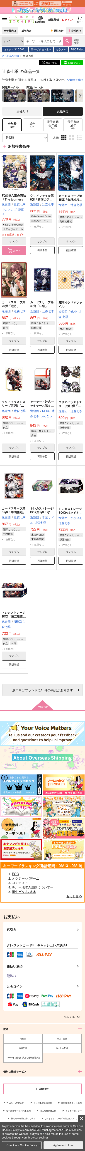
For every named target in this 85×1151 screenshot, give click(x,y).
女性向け (76, 30)
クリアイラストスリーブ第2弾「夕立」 (13, 405)
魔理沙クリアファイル (70, 304)
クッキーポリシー (74, 1110)
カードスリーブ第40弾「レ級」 (42, 304)
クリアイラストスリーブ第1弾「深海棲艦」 (70, 406)
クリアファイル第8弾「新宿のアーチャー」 (42, 199)
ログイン (67, 19)
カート (17, 250)
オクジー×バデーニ (25, 878)
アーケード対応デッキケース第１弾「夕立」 (42, 405)
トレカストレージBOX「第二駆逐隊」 (13, 616)
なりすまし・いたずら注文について (61, 1118)
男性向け (59, 30)
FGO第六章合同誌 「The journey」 (14, 197)
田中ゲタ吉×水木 (41, 49)
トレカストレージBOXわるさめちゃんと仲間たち (70, 512)
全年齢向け (10, 30)
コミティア (20, 882)
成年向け (27, 30)
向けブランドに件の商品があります (42, 689)
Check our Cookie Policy (22, 1145)
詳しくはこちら (73, 1016)
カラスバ (61, 49)
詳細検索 (76, 41)
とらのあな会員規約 (43, 1102)
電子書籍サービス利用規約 (18, 1110)
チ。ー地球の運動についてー (32, 887)
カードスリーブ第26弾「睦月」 (13, 304)
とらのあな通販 (10, 55)
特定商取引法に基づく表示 (23, 1118)
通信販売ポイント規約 (71, 1102)
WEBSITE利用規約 (15, 1102)
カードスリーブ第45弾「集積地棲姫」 (70, 199)
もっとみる (74, 896)
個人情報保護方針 (48, 1110)
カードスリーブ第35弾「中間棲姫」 (14, 510)
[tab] (32, 124)
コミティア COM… (15, 49)
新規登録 (53, 19)
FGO (15, 873)
